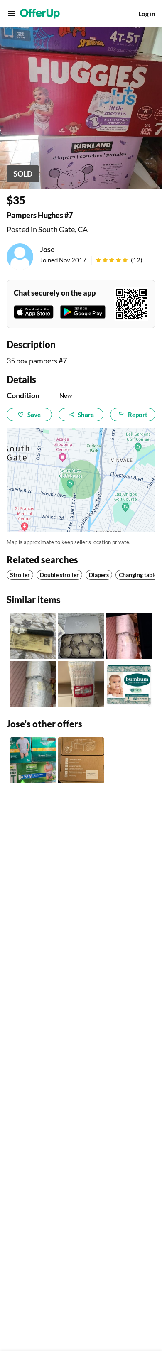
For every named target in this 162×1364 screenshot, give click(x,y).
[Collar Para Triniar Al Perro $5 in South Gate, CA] (81, 760)
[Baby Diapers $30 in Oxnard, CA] (129, 684)
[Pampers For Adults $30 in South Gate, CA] (33, 760)
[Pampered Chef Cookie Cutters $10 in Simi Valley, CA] (81, 636)
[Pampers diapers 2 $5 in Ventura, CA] (129, 636)
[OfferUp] (40, 14)
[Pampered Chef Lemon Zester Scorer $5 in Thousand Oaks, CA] (33, 636)
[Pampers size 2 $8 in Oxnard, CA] (33, 684)
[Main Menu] (12, 14)
